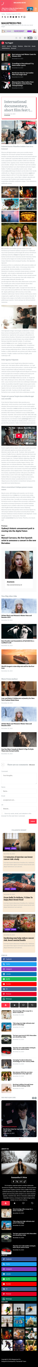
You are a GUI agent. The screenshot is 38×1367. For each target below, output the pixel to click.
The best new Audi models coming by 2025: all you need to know (24, 1048)
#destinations (6, 48)
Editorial (7, 889)
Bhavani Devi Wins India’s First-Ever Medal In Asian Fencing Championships (23, 83)
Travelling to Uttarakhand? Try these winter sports (23, 64)
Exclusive (5, 1123)
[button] (33, 1098)
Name (3, 787)
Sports (10, 1123)
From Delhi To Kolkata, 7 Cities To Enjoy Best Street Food (18, 898)
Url (2, 805)
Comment (4, 771)
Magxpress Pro (11, 23)
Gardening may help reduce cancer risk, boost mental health (19, 939)
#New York (27, 46)
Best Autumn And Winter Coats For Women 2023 (24, 55)
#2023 (4, 46)
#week (33, 46)
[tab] (5, 1005)
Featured (7, 848)
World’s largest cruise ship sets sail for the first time (17, 667)
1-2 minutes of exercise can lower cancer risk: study (18, 858)
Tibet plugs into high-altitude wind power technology (23, 1024)
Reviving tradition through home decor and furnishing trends (23, 1085)
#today (14, 46)
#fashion (20, 46)
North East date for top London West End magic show (22, 73)
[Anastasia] (19, 565)
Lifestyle (14, 848)
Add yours (32, 765)
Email (3, 796)
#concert (13, 48)
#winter (9, 46)
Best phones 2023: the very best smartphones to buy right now (22, 1073)
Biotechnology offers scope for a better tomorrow (23, 1011)
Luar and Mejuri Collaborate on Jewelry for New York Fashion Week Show (17, 699)
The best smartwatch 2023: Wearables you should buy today (24, 1036)
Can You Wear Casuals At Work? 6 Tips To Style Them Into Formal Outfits (17, 750)
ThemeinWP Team (21, 1361)
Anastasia (7, 115)
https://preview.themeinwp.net (14, 585)
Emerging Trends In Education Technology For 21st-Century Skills (23, 1060)
